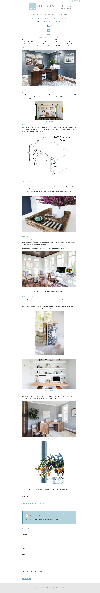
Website (24, 560)
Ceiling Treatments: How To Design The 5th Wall (33, 503)
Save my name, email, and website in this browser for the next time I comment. (39, 568)
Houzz (73, 1)
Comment (24, 534)
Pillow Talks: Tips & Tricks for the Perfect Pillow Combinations (36, 500)
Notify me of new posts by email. (30, 575)
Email (23, 554)
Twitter (82, 1)
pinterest (80, 1)
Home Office (39, 493)
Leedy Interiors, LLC (44, 587)
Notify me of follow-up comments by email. (33, 571)
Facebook (77, 1)
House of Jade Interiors (49, 121)
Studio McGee (49, 287)
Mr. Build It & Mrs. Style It (49, 390)
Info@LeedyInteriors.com (62, 587)
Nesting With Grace (49, 192)
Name (24, 548)
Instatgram (75, 1)
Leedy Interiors (50, 6)
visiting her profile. (63, 519)
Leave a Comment (58, 21)
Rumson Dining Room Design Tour (29, 507)
